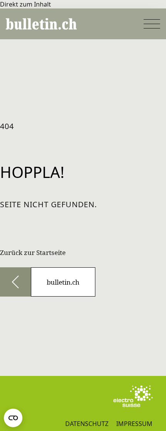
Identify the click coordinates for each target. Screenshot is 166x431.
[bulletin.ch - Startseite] (41, 24)
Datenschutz (86, 423)
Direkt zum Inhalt (25, 4)
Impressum (134, 423)
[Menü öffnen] (152, 24)
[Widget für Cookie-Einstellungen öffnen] (13, 418)
